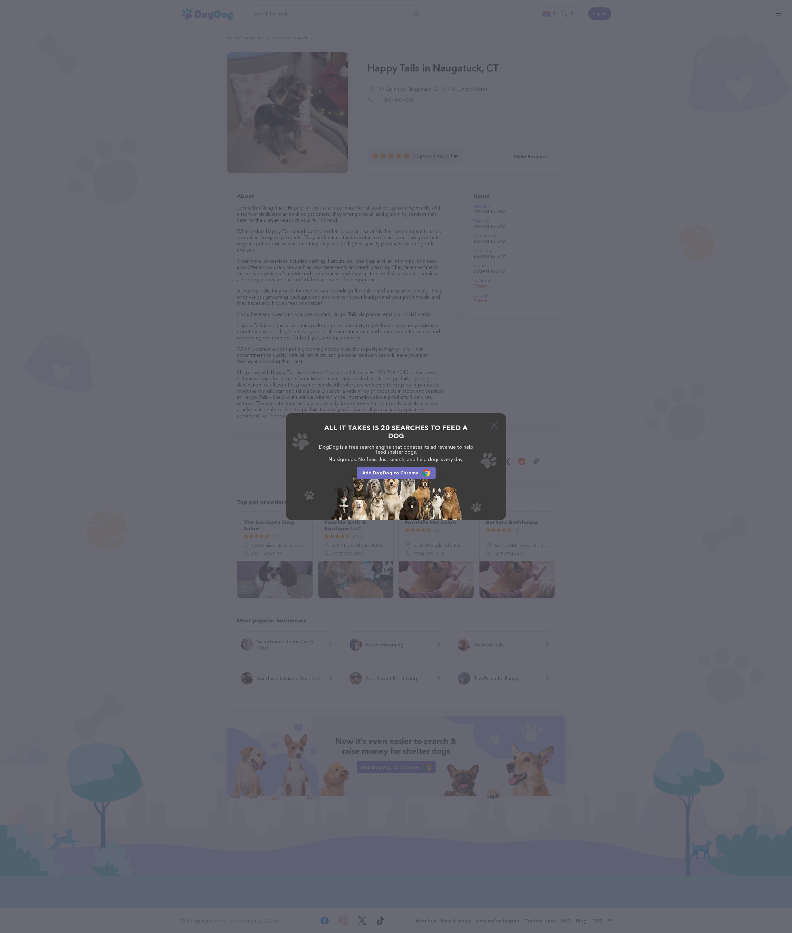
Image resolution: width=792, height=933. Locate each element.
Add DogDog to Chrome (390, 473)
